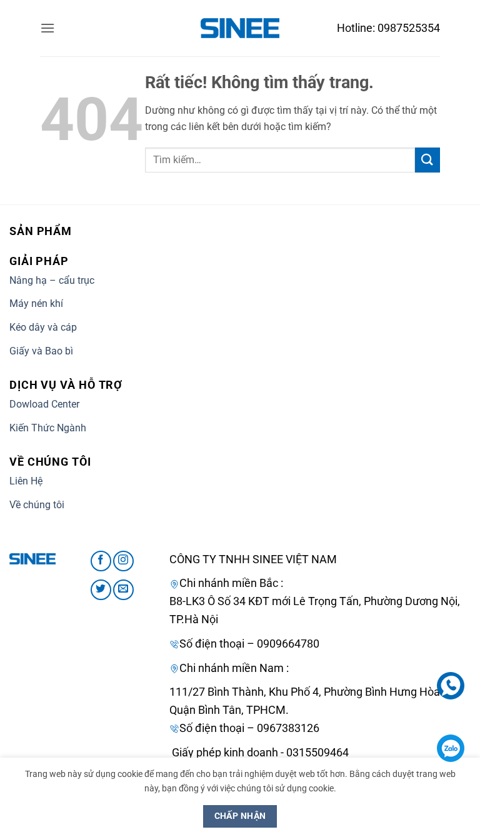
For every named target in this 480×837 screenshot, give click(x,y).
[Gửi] (427, 160)
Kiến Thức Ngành (47, 428)
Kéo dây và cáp (43, 327)
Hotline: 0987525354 (388, 27)
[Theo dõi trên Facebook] (101, 561)
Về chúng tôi (36, 505)
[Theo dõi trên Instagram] (123, 561)
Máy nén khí (36, 303)
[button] (47, 28)
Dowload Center (44, 404)
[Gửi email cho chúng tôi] (123, 589)
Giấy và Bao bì (41, 351)
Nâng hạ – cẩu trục (51, 280)
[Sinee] (240, 28)
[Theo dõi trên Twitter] (101, 589)
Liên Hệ (25, 481)
